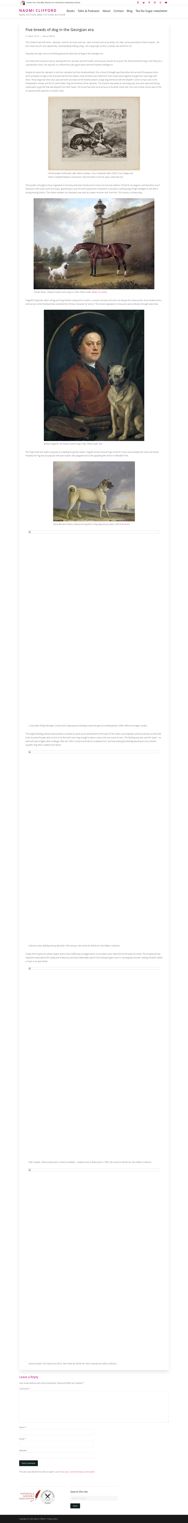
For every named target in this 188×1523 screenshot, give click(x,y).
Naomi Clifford (38, 10)
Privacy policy (52, 1519)
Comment (24, 1388)
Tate (100, 443)
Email (22, 1439)
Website (23, 1450)
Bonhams (126, 524)
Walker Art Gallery (99, 292)
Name (22, 1427)
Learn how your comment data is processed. (75, 1471)
